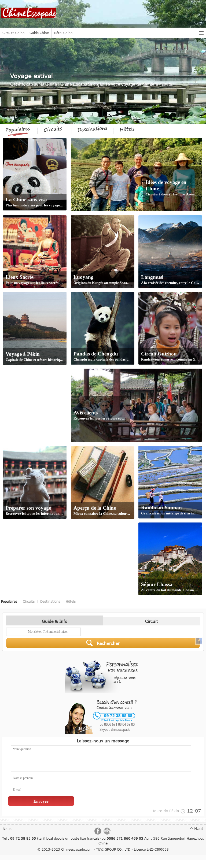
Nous (7, 828)
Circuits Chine (13, 33)
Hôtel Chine (63, 33)
